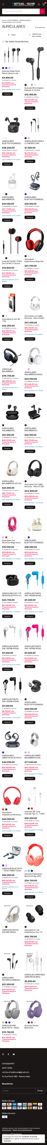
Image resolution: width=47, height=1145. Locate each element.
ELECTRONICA (13, 20)
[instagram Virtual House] (3, 1054)
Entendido (7, 1141)
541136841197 (8, 1064)
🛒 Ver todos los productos (15, 41)
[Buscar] (42, 11)
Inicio (4, 20)
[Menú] (3, 4)
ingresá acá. (6, 1130)
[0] (43, 4)
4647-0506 (7, 1068)
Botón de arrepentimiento (22, 1130)
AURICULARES (24, 20)
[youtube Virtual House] (14, 1054)
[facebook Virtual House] (8, 1054)
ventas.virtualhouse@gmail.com (15, 1072)
